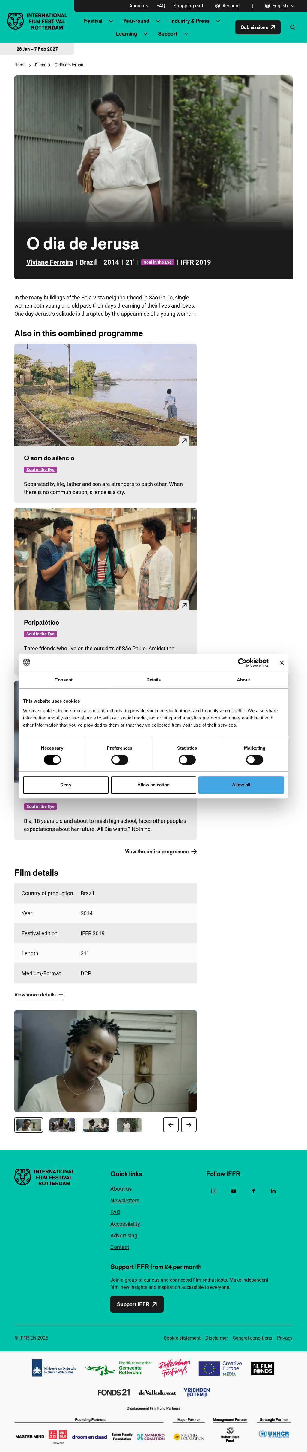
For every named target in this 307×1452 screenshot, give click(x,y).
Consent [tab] (64, 679)
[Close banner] (282, 663)
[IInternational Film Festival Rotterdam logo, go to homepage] (37, 21)
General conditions (252, 1338)
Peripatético (41, 622)
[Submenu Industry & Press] (218, 21)
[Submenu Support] (186, 33)
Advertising (123, 1235)
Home (19, 64)
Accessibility (125, 1224)
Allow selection (153, 784)
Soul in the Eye (158, 262)
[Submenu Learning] (145, 33)
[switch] (119, 760)
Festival (93, 21)
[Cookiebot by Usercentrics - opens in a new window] (242, 662)
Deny (65, 784)
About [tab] (243, 679)
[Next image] (189, 1124)
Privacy (285, 1338)
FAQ (160, 6)
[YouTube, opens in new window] (233, 1191)
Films (40, 64)
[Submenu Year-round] (158, 21)
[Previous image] (171, 1124)
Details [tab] (153, 679)
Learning (126, 33)
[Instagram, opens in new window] (213, 1191)
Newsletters (124, 1200)
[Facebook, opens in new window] (253, 1191)
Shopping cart (188, 6)
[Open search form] (292, 27)
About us (138, 6)
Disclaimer (216, 1338)
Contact (119, 1247)
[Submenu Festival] (110, 21)
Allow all (241, 784)
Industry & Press (190, 21)
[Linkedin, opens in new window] (273, 1191)
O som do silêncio (49, 458)
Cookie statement (182, 1338)
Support (167, 33)
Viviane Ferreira (49, 262)
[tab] (28, 1125)
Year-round (136, 21)
